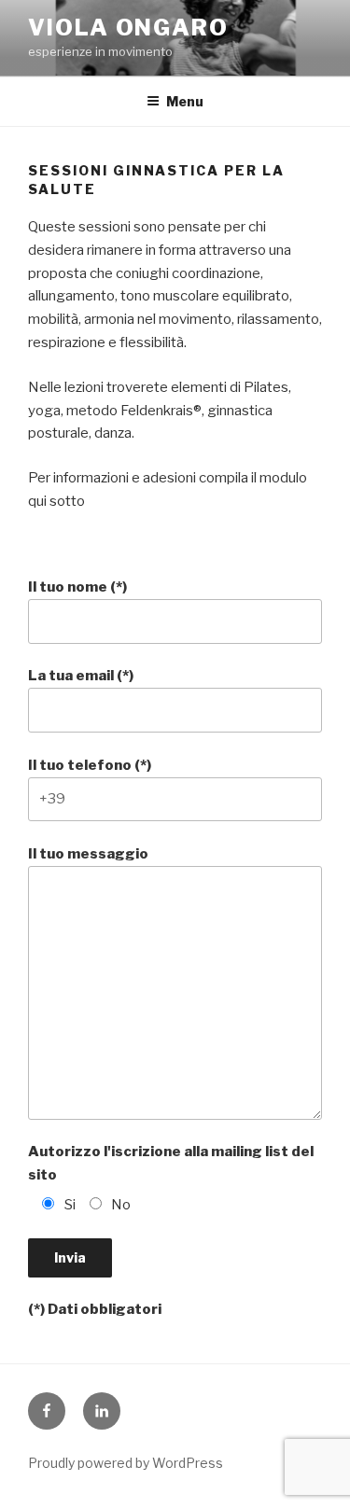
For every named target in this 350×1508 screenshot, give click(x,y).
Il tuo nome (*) (77, 587)
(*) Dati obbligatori (94, 1309)
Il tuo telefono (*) (89, 765)
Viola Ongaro (128, 27)
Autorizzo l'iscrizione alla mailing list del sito (171, 1163)
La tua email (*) (80, 675)
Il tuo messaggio (88, 853)
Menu (184, 101)
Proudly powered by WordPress (125, 1463)
